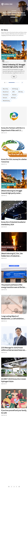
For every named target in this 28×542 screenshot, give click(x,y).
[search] (22, 4)
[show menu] (25, 4)
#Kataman (14, 94)
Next (25, 61)
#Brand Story (5, 88)
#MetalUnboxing (6, 100)
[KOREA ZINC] (7, 4)
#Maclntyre (13, 97)
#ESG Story (20, 91)
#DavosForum (6, 91)
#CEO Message (15, 88)
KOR (19, 4)
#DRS (13, 91)
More (14, 76)
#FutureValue (5, 94)
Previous (3, 61)
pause (22, 82)
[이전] (12, 487)
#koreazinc (5, 97)
